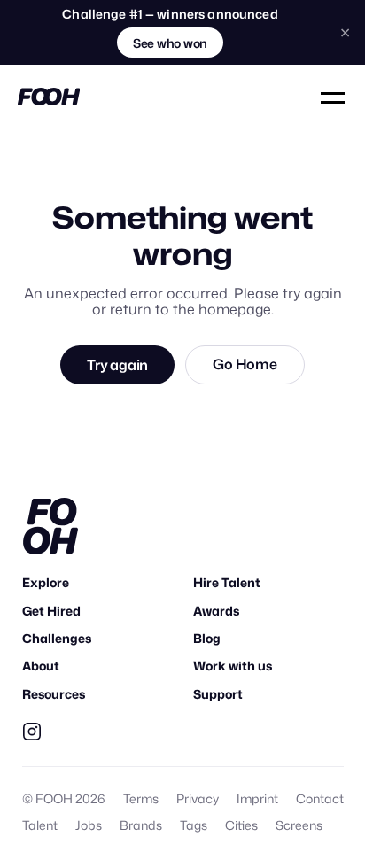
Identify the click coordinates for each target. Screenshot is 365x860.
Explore (45, 582)
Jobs (88, 825)
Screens (299, 825)
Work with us (232, 665)
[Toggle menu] (334, 96)
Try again (117, 365)
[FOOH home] (49, 96)
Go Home (244, 364)
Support (218, 694)
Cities (241, 825)
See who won (170, 43)
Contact (320, 798)
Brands (141, 825)
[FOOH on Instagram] (32, 731)
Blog (207, 638)
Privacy (197, 798)
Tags (193, 825)
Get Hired (51, 610)
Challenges (56, 638)
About (40, 665)
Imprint (257, 798)
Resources (53, 694)
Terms (141, 798)
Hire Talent (226, 582)
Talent (40, 825)
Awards (216, 610)
